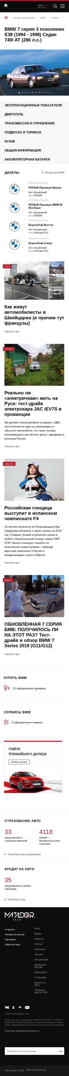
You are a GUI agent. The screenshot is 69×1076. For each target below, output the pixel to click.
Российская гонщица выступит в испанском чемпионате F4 (30, 513)
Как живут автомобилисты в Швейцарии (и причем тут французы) (34, 314)
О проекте (10, 929)
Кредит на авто (40, 984)
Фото (37, 928)
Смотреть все (11, 331)
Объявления (41, 959)
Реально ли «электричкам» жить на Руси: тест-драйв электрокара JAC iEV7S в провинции (33, 403)
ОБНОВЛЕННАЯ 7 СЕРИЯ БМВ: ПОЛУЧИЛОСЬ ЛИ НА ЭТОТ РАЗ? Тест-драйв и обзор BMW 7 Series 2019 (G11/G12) (33, 635)
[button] (64, 91)
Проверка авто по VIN (40, 991)
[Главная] (6, 17)
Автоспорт (40, 949)
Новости (39, 939)
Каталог (38, 954)
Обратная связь (13, 944)
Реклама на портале (15, 934)
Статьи (38, 944)
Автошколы (40, 972)
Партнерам (10, 939)
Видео (37, 934)
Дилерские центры (40, 966)
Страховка (40, 977)
